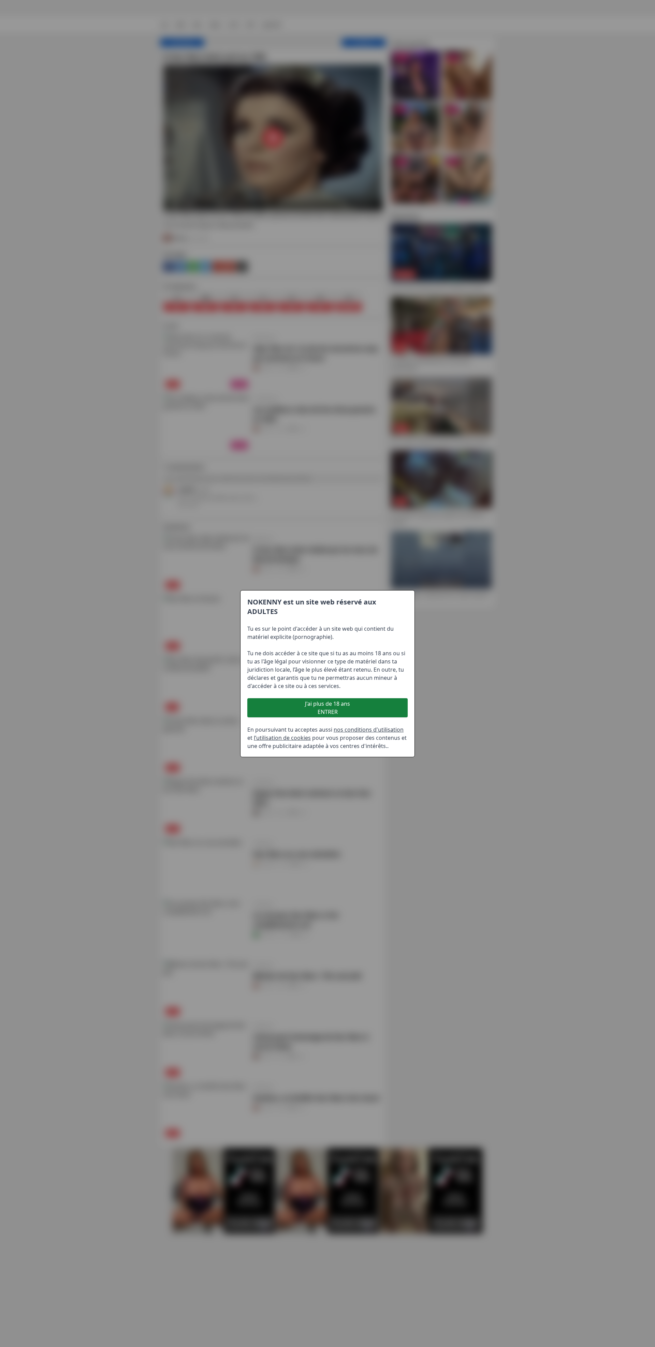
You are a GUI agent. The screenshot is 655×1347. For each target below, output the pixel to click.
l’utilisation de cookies (282, 738)
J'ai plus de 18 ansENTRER (327, 708)
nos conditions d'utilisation (369, 729)
